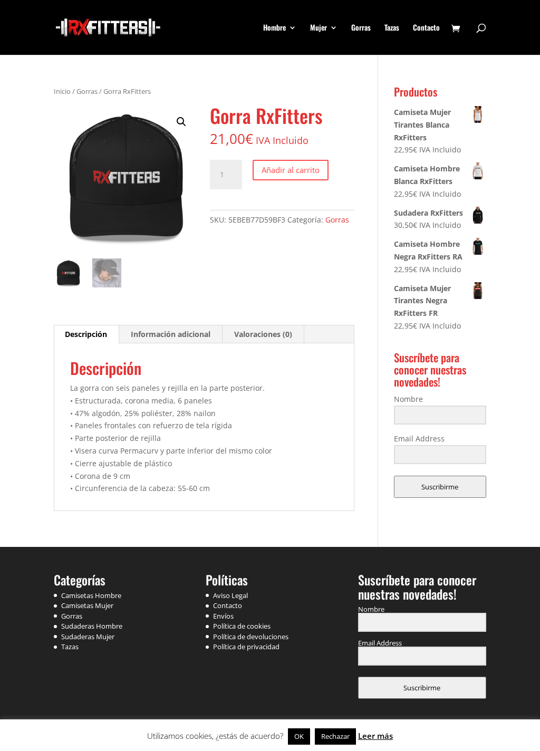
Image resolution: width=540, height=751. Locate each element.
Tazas (391, 28)
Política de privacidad (246, 646)
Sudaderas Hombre (91, 626)
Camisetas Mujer (87, 605)
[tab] (86, 334)
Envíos (223, 616)
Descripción (86, 334)
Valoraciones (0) (263, 334)
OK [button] (299, 736)
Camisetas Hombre (91, 595)
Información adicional (170, 334)
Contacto (426, 28)
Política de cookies (242, 626)
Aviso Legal (230, 595)
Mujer (318, 28)
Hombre (274, 28)
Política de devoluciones (250, 636)
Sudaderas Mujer (87, 636)
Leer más (375, 735)
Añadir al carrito (291, 170)
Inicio (62, 91)
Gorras (361, 28)
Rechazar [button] (335, 736)
